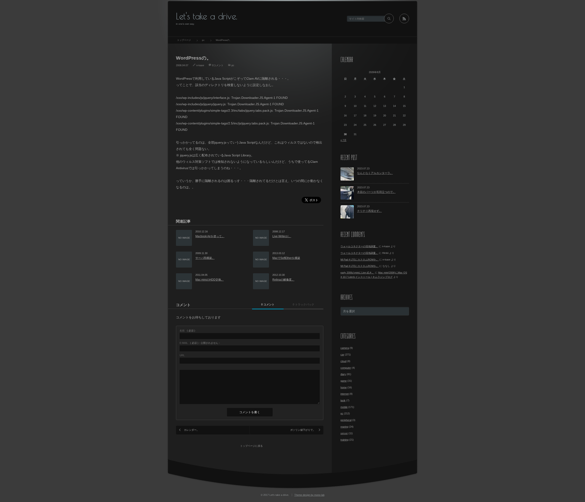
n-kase (200, 65)
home (343, 387)
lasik (343, 400)
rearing (344, 426)
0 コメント (267, 304)
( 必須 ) (187, 330)
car (342, 354)
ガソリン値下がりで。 (302, 429)
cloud (343, 361)
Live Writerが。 (281, 236)
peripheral (345, 420)
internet (344, 393)
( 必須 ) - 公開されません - (200, 343)
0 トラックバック (303, 304)
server (344, 433)
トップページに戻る (251, 445)
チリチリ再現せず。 (369, 211)
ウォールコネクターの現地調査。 (359, 246)
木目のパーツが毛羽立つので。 (376, 192)
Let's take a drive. (206, 16)
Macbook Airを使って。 (209, 236)
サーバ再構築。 (205, 258)
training (344, 439)
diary (343, 374)
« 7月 (343, 140)
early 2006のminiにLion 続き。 (357, 272)
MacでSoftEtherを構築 (286, 258)
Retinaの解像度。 (283, 279)
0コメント (217, 65)
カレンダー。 (191, 429)
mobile (344, 407)
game (343, 380)
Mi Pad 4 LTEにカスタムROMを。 (359, 259)
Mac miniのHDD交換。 (209, 279)
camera (344, 348)
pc (232, 65)
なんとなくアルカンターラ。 (375, 173)
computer (345, 367)
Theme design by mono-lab (309, 495)
